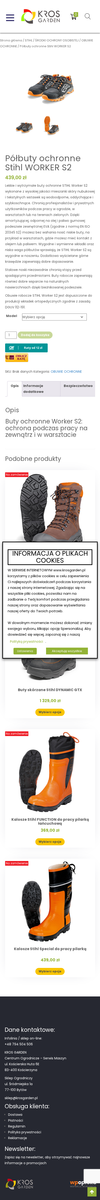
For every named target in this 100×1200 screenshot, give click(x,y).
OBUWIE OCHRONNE (66, 371)
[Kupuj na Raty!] (26, 344)
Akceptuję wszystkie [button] (67, 651)
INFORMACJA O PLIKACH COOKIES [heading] (50, 557)
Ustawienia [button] (25, 651)
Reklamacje (17, 1138)
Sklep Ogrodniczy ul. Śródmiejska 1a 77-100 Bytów (19, 1084)
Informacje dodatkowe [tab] (33, 388)
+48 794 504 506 (19, 1044)
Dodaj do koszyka (35, 335)
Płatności (15, 1120)
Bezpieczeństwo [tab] (78, 385)
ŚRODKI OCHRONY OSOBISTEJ (57, 40)
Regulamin (16, 1126)
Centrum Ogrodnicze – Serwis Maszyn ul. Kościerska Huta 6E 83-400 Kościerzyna (35, 1064)
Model (11, 316)
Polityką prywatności (26, 641)
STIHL (28, 40)
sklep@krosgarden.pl (21, 1098)
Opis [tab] (15, 385)
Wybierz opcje (50, 712)
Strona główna (11, 40)
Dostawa (15, 1114)
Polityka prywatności (24, 1132)
